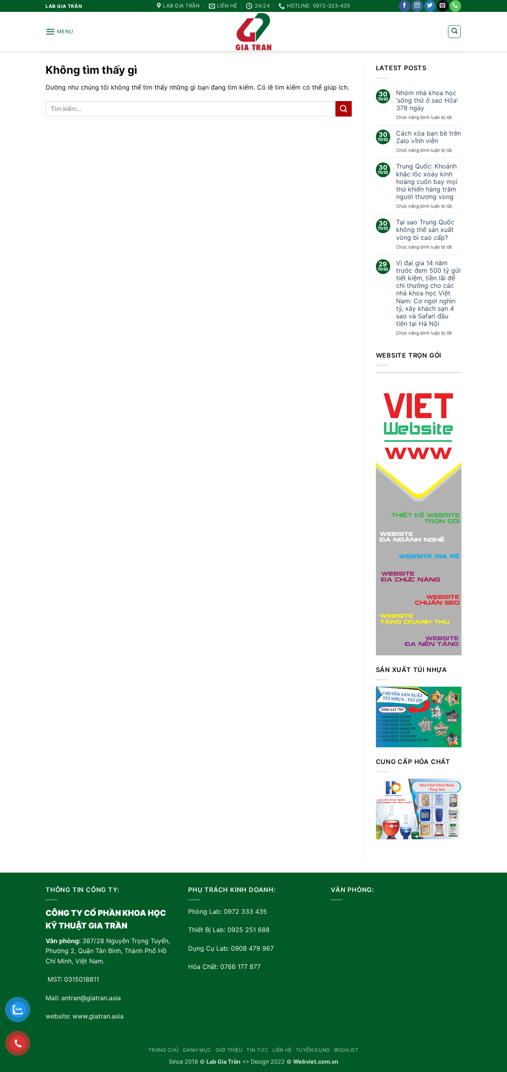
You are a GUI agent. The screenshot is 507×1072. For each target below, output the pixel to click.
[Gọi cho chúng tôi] (455, 6)
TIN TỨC (257, 1050)
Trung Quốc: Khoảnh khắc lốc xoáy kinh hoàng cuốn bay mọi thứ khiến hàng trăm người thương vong (426, 182)
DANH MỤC (197, 1050)
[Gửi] (343, 109)
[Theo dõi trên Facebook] (404, 6)
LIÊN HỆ (282, 1050)
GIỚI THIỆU (229, 1050)
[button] (59, 31)
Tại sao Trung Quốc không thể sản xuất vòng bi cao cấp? (425, 229)
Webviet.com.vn (315, 1061)
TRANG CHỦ (164, 1050)
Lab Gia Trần (223, 1061)
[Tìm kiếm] (454, 31)
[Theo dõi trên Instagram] (417, 6)
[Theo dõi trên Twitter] (430, 6)
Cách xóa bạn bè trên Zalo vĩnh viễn (428, 137)
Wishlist (346, 1050)
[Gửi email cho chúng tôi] (442, 6)
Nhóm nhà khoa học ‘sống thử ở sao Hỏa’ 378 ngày (427, 100)
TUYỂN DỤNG (313, 1050)
